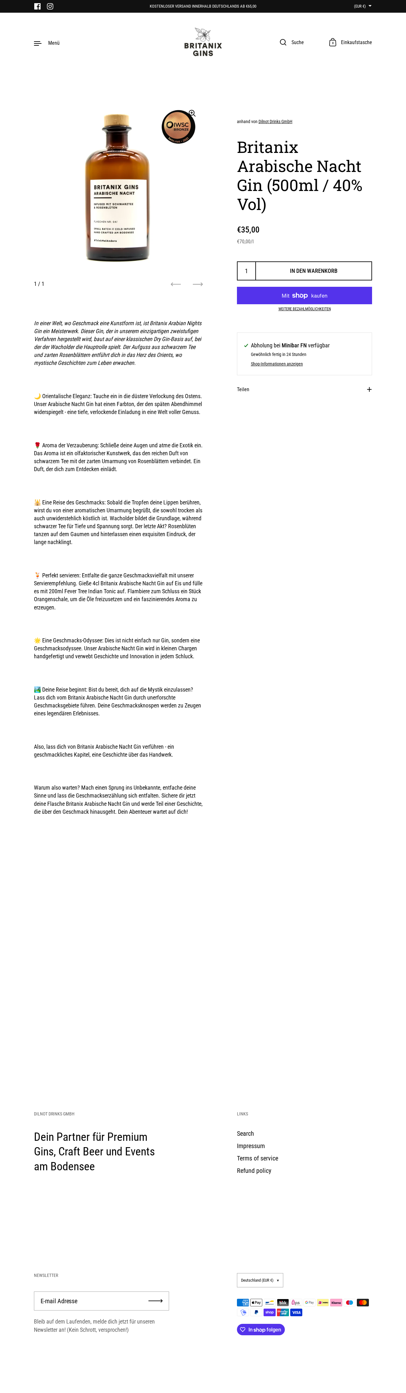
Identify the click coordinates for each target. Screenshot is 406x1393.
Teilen (243, 389)
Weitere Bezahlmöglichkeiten (304, 309)
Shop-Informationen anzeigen (277, 364)
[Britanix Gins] (203, 43)
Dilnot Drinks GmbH (275, 121)
